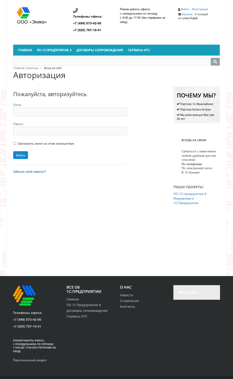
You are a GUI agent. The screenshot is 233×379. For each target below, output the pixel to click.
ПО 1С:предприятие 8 (189, 193)
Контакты (127, 306)
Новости (126, 295)
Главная (72, 299)
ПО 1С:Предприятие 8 (83, 305)
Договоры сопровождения (87, 310)
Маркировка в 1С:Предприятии (185, 200)
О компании (129, 301)
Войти (185, 9)
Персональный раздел (30, 360)
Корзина (187, 14)
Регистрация (200, 9)
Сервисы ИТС (77, 316)
